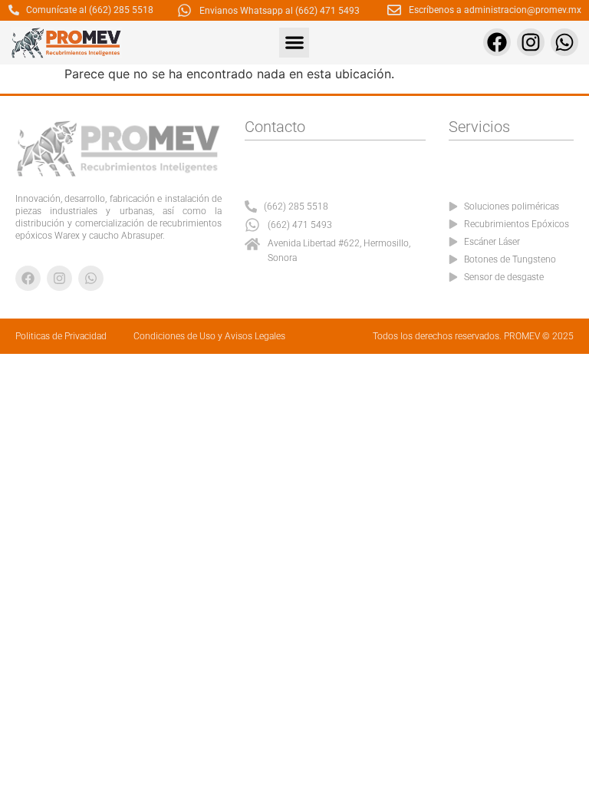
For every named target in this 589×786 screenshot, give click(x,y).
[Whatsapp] (564, 42)
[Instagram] (531, 42)
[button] (294, 43)
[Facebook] (497, 42)
